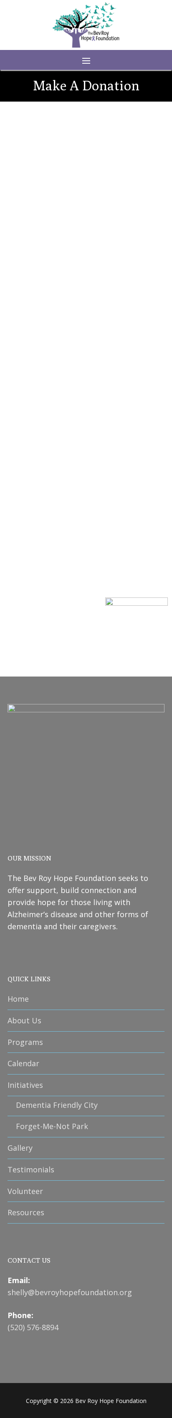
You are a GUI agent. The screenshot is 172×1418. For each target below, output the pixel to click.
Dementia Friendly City (57, 1105)
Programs (25, 1042)
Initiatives (25, 1085)
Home (18, 999)
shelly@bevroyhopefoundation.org (70, 1292)
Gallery (20, 1148)
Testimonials (31, 1169)
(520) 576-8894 (33, 1327)
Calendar (23, 1063)
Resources (26, 1212)
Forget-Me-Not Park (52, 1126)
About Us (24, 1020)
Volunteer (25, 1191)
